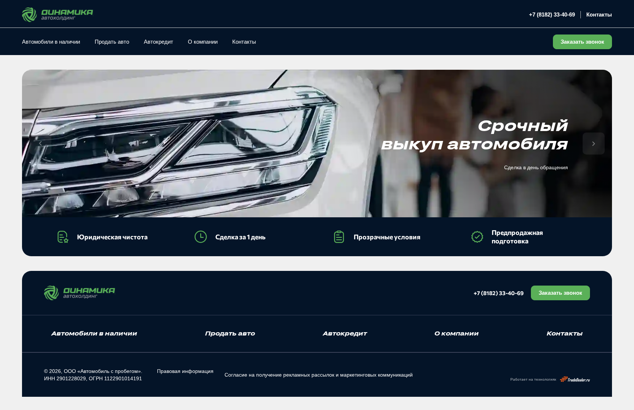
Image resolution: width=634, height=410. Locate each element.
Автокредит (158, 42)
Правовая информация (185, 371)
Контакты (599, 14)
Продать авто (112, 42)
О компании (203, 42)
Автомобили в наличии (51, 42)
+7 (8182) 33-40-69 (552, 14)
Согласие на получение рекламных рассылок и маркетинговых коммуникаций (319, 375)
